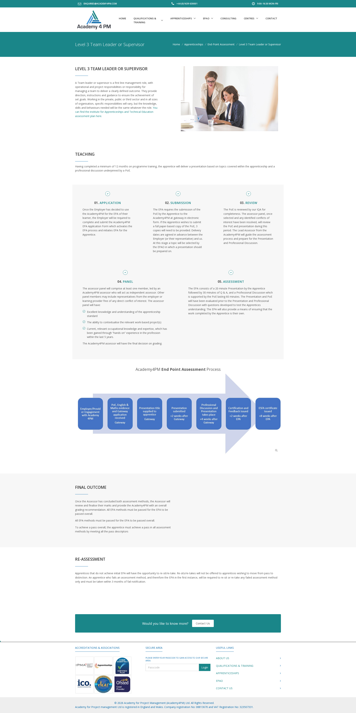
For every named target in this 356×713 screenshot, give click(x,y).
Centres (249, 18)
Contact (271, 18)
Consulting (228, 18)
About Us (222, 658)
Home (122, 18)
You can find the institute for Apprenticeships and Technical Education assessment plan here (116, 112)
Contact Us (203, 623)
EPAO (206, 18)
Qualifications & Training (145, 20)
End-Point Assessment (221, 44)
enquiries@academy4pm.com (100, 3)
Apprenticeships (181, 18)
